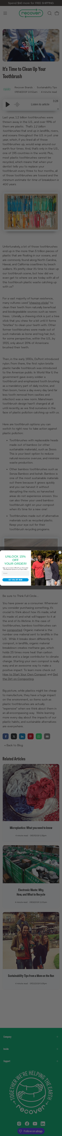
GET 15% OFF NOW (15, 578)
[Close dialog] (60, 552)
